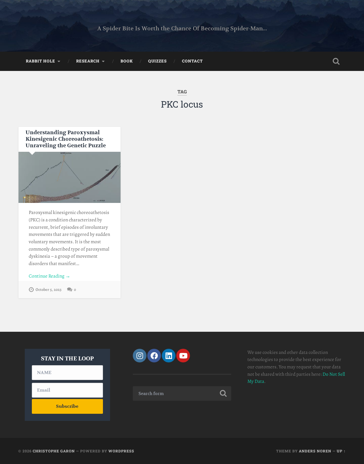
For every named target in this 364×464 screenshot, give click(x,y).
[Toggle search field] (336, 61)
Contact (192, 61)
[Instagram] (139, 355)
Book (127, 61)
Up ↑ (341, 451)
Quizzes (157, 61)
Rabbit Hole (40, 61)
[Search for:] (182, 393)
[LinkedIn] (168, 355)
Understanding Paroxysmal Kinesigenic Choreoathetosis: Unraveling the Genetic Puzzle (66, 139)
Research (88, 61)
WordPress (121, 451)
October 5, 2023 (48, 289)
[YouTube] (183, 355)
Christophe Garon (54, 451)
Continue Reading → (49, 276)
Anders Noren (315, 451)
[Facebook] (154, 355)
